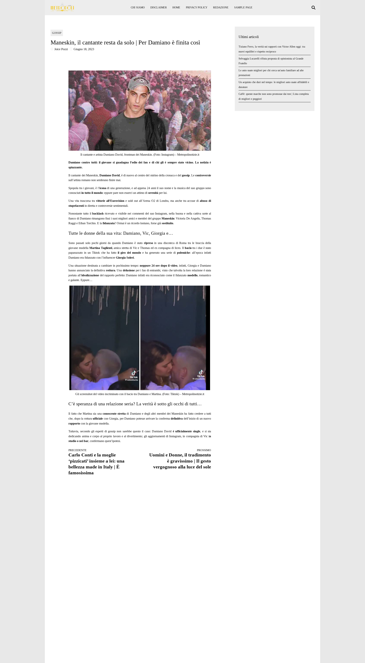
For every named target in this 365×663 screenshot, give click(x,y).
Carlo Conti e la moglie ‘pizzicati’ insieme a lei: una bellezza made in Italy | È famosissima (96, 462)
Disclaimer (158, 7)
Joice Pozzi (61, 49)
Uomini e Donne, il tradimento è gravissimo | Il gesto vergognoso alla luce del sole (180, 459)
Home (176, 7)
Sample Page (243, 7)
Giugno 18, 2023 (84, 49)
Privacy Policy (196, 7)
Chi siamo (138, 7)
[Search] (314, 7)
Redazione (221, 7)
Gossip (56, 33)
